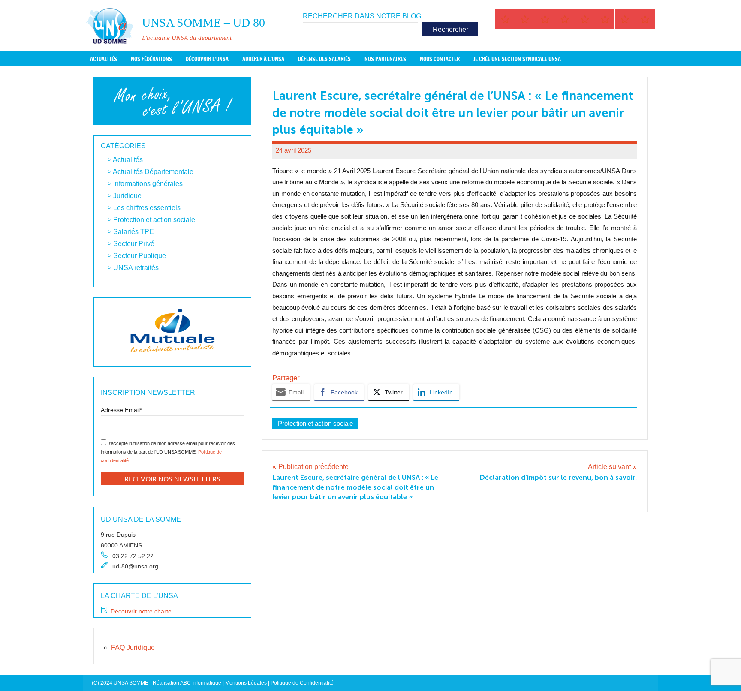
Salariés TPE (133, 231)
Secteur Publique (139, 255)
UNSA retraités (136, 267)
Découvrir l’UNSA (207, 59)
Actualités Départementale (153, 171)
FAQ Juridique (133, 647)
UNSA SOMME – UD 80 (203, 22)
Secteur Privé (133, 243)
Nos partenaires (385, 59)
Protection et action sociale (315, 423)
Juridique (127, 195)
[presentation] (111, 331)
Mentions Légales (246, 683)
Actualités (103, 59)
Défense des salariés (324, 59)
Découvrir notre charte (141, 611)
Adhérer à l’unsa (263, 59)
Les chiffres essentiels (147, 207)
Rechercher (450, 29)
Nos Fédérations (151, 59)
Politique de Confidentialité (302, 683)
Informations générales (148, 183)
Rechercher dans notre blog (362, 16)
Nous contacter (440, 59)
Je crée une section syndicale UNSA (517, 59)
